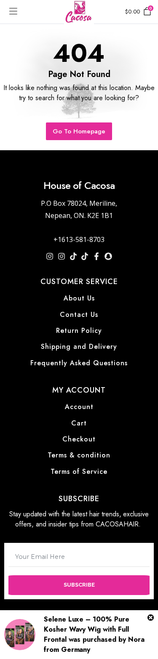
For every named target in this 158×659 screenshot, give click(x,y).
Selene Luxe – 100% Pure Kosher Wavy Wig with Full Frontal (86, 629)
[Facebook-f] (96, 256)
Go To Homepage (79, 131)
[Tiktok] (73, 256)
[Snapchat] (108, 256)
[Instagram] (50, 256)
